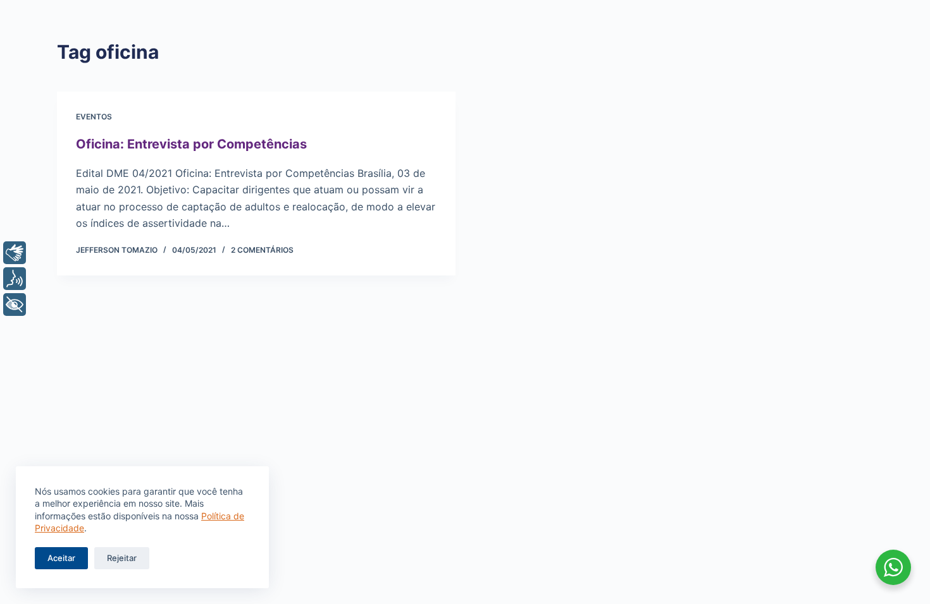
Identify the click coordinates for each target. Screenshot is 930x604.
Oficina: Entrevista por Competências (191, 144)
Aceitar (61, 558)
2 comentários (262, 250)
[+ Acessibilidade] (14, 304)
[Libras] (14, 252)
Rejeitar (122, 558)
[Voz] (14, 278)
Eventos (94, 116)
